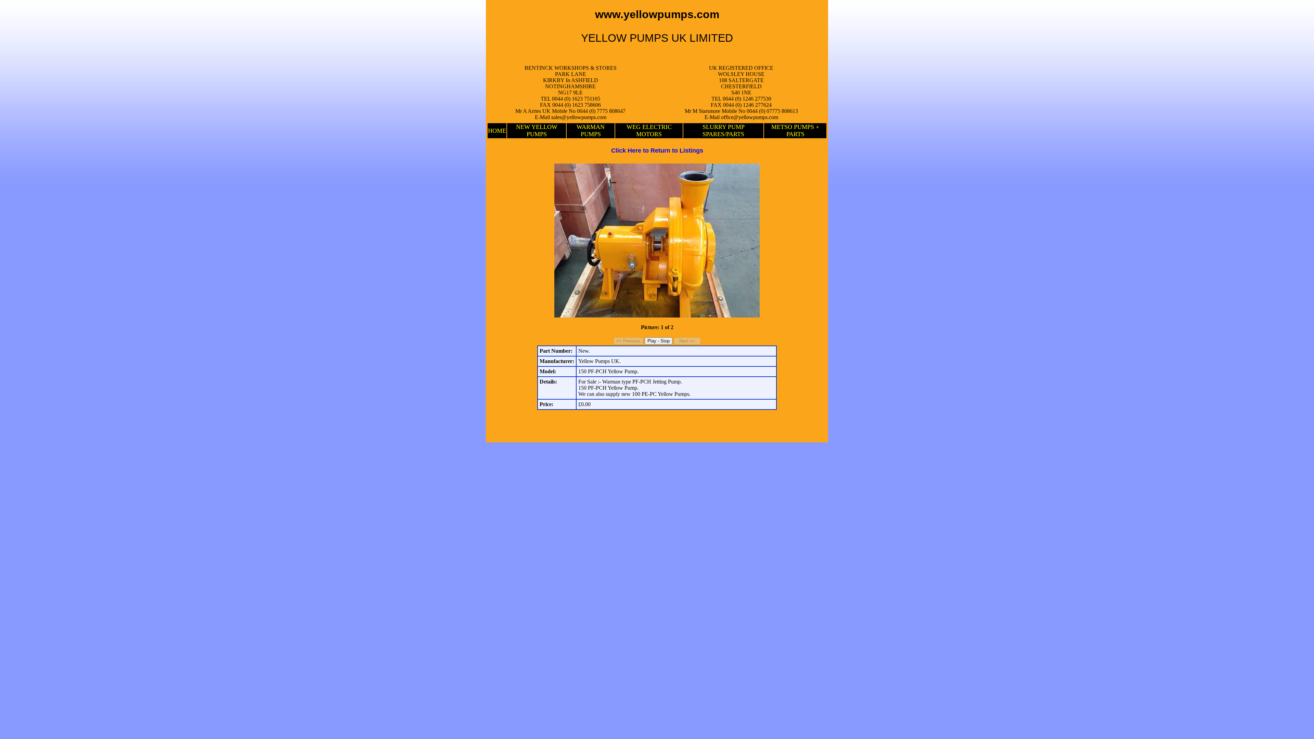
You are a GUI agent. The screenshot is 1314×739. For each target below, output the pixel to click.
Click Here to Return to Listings (657, 150)
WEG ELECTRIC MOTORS (649, 131)
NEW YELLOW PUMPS (536, 131)
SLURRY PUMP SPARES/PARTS (724, 131)
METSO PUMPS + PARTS (795, 131)
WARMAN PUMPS (591, 131)
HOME (497, 130)
